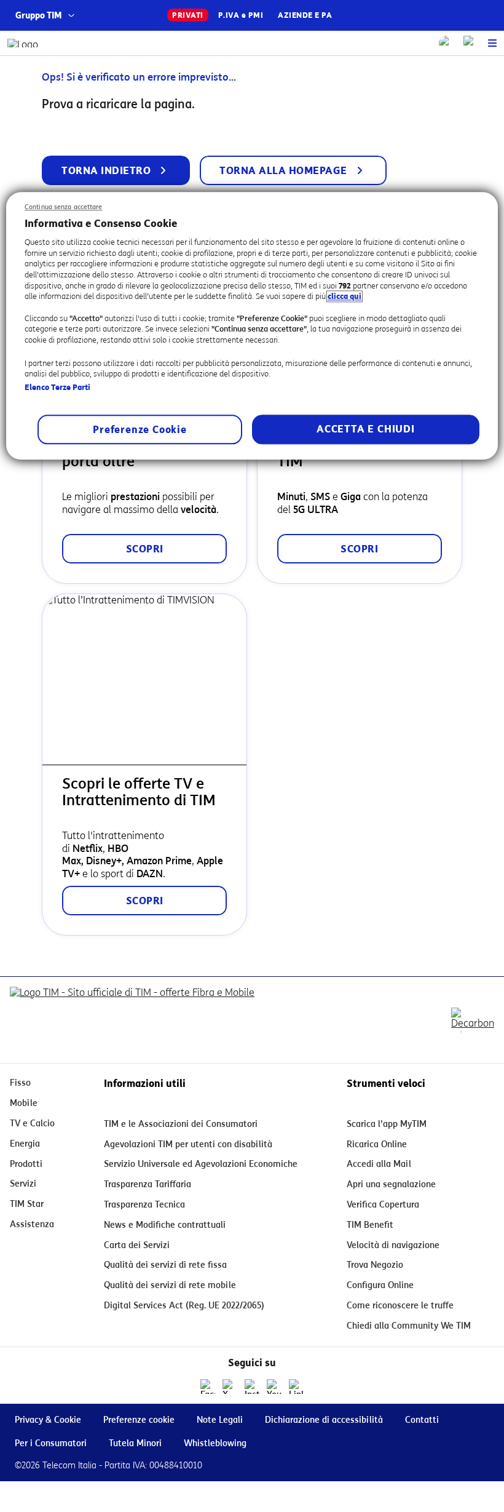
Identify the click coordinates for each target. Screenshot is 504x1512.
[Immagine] (132, 1020)
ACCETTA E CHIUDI (366, 430)
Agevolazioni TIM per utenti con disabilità (188, 1144)
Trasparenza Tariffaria (147, 1184)
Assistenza (32, 1224)
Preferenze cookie (139, 1420)
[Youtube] (274, 1386)
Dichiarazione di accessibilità (324, 1420)
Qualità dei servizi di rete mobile (170, 1285)
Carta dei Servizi (137, 1245)
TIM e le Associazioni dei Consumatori (181, 1124)
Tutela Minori (135, 1443)
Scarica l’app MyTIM (387, 1124)
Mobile (23, 1103)
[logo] (23, 43)
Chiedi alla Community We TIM (409, 1326)
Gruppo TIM (38, 15)
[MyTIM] (470, 43)
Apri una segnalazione (391, 1184)
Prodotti (26, 1164)
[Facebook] (207, 1386)
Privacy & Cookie (48, 1420)
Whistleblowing (215, 1443)
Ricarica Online (377, 1144)
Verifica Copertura (383, 1205)
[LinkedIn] (296, 1386)
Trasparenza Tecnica (144, 1205)
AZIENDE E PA (305, 15)
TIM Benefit (370, 1225)
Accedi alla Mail (379, 1164)
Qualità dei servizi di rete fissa (165, 1265)
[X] (229, 1386)
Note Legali (220, 1420)
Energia (25, 1144)
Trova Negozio (375, 1265)
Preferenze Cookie (140, 430)
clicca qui (344, 296)
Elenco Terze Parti (57, 387)
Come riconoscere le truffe (400, 1305)
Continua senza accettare (64, 207)
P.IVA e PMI (241, 15)
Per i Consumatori (51, 1443)
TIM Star (27, 1204)
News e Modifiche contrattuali (165, 1225)
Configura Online (380, 1285)
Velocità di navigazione (393, 1245)
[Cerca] (446, 43)
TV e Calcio (32, 1123)
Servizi (23, 1184)
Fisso (20, 1083)
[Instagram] (252, 1386)
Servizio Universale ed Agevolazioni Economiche (200, 1164)
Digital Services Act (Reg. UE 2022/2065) (184, 1305)
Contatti (422, 1420)
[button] (492, 43)
